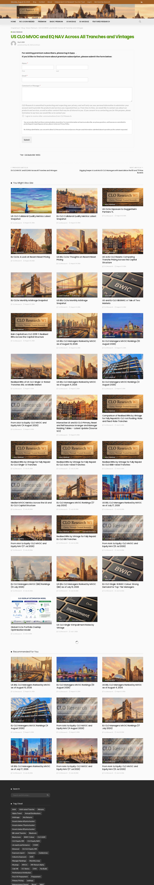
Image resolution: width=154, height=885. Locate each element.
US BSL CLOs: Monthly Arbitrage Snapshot (72, 302)
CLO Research (17, 223)
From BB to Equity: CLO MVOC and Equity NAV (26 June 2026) (76, 710)
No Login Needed (26, 21)
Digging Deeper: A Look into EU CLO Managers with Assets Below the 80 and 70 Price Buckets (111, 171)
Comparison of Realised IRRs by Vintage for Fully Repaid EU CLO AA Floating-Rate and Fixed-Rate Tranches (122, 418)
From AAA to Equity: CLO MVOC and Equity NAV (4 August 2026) (28, 424)
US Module (71, 21)
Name (25, 63)
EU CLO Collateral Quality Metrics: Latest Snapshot (76, 217)
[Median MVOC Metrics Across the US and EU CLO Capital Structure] (31, 487)
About (50, 2)
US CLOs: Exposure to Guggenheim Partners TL (119, 210)
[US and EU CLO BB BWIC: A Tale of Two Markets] (122, 285)
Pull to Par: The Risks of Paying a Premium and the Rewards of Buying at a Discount (31, 750)
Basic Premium (56, 21)
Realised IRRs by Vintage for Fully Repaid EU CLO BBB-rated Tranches (121, 463)
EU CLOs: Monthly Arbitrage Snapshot (29, 300)
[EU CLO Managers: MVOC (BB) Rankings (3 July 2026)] (122, 609)
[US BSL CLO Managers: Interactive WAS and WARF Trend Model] (122, 690)
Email (24, 75)
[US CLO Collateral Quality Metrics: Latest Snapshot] (31, 200)
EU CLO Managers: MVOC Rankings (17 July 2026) (75, 504)
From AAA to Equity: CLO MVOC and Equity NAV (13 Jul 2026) (120, 545)
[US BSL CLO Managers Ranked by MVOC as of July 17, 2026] (122, 487)
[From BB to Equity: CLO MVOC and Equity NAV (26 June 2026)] (77, 693)
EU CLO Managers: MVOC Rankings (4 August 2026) (120, 383)
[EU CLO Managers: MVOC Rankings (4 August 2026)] (122, 366)
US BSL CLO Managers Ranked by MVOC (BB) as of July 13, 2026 (76, 585)
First (23, 71)
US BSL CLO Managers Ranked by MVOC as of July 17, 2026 (122, 504)
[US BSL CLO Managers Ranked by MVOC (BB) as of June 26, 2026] (122, 652)
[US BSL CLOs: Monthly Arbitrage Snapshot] (77, 285)
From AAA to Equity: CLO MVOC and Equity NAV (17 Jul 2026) (28, 545)
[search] (140, 21)
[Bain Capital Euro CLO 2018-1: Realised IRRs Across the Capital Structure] (31, 322)
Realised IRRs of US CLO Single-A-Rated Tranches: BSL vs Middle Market (30, 383)
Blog (34, 2)
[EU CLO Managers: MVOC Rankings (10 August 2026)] (122, 325)
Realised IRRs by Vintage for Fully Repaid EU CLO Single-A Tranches (30, 463)
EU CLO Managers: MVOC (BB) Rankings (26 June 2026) (30, 710)
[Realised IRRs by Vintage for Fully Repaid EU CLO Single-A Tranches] (31, 450)
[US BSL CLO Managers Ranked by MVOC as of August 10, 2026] (77, 325)
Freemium (42, 21)
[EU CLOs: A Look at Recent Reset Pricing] (31, 241)
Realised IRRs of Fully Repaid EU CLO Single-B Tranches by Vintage (74, 669)
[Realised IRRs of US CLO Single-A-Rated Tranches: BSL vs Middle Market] (31, 366)
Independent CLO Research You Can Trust (70, 2)
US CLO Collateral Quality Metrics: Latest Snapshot (31, 217)
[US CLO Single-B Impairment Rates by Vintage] (77, 609)
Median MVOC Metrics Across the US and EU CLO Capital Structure (31, 504)
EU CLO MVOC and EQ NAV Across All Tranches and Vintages (34, 170)
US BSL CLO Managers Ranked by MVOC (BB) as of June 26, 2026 (122, 669)
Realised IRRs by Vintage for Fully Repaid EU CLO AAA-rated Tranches (76, 463)
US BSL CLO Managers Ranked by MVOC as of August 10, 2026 (76, 342)
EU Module (84, 21)
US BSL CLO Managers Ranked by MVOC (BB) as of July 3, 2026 (30, 669)
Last (57, 71)
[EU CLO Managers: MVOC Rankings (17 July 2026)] (77, 487)
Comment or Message (31, 85)
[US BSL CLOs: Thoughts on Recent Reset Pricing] (77, 241)
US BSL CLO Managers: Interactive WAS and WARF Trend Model (121, 703)
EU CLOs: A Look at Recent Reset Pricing (30, 256)
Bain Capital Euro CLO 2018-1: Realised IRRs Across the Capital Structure (29, 335)
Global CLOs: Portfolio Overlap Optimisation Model (26, 628)
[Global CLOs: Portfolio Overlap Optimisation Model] (31, 610)
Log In (89, 2)
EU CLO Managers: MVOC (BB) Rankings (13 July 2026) (30, 585)
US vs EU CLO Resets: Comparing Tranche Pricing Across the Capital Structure (119, 259)
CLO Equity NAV (30, 155)
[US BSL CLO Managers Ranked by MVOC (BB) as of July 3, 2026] (31, 652)
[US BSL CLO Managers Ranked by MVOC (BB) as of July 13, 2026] (77, 568)
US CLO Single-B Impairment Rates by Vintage (75, 626)
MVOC (38, 155)
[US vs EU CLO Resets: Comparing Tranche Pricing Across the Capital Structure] (122, 241)
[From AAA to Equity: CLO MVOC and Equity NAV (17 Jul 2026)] (31, 528)
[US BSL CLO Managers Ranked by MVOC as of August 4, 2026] (77, 366)
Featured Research (101, 21)
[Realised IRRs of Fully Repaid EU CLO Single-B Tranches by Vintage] (77, 652)
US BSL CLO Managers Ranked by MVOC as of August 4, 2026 (76, 383)
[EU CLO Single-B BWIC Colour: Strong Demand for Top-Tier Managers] (122, 568)
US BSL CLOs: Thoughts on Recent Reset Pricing (76, 258)
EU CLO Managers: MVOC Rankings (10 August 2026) (121, 342)
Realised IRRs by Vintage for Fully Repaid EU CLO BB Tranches (76, 538)
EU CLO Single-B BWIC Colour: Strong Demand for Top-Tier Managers (120, 585)
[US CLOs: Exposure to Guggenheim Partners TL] (122, 197)
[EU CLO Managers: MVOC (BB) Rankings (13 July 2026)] (31, 568)
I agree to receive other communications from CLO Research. (48, 116)
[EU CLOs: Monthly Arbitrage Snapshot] (31, 285)
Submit (27, 140)
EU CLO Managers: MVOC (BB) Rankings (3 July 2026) (121, 626)
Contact (42, 2)
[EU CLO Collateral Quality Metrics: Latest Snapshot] (77, 200)
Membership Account (102, 2)
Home (13, 21)
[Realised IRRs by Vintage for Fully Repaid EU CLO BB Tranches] (77, 524)
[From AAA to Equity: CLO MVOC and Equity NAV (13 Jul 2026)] (122, 528)
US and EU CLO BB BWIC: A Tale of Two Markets (121, 302)
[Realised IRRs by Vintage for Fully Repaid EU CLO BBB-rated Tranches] (122, 450)
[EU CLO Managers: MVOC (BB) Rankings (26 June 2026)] (31, 693)
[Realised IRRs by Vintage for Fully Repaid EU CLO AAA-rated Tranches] (77, 450)
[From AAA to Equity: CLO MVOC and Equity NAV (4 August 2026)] (31, 407)
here (72, 53)
